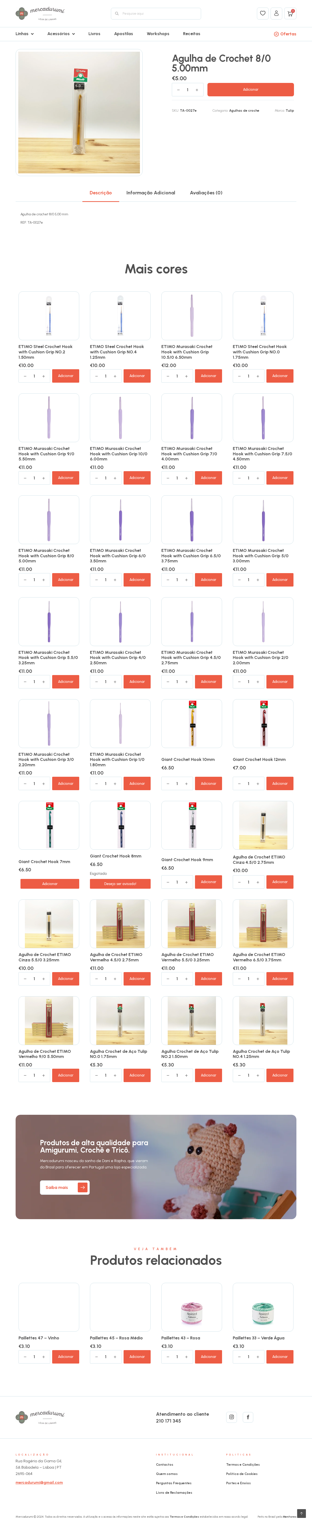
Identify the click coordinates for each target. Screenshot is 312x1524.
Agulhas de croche (244, 111)
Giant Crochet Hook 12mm (259, 759)
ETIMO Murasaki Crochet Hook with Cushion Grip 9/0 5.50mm (46, 454)
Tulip (290, 111)
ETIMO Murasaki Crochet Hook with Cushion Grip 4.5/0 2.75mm (191, 658)
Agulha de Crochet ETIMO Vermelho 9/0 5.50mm (45, 1054)
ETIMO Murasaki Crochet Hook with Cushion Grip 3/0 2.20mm (46, 759)
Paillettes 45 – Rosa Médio (116, 1338)
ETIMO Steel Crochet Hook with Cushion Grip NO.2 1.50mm (46, 352)
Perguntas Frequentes (174, 1483)
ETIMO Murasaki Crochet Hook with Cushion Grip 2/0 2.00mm (260, 658)
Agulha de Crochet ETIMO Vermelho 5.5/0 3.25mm (187, 957)
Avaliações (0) (206, 193)
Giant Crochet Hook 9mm (187, 859)
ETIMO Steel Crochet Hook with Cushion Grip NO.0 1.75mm (260, 352)
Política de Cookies (242, 1474)
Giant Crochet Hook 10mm (188, 759)
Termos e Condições (243, 1465)
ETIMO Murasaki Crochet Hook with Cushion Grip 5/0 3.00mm (261, 556)
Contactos (164, 1465)
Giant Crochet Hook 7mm (44, 861)
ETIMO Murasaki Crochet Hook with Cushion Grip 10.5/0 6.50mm (187, 352)
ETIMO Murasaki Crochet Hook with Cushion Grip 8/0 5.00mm (46, 556)
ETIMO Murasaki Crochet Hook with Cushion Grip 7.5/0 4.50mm (262, 454)
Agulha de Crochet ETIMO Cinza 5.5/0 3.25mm (45, 957)
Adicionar (250, 89)
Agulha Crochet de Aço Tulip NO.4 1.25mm (261, 1054)
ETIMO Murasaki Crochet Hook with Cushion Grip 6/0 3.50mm (118, 556)
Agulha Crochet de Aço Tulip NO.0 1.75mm (118, 1054)
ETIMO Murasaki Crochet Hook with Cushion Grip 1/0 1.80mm (117, 759)
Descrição (101, 193)
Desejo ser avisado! (120, 884)
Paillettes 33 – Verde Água (258, 1338)
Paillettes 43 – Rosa (180, 1338)
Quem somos (167, 1474)
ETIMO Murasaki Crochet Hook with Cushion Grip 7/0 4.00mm (189, 454)
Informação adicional (151, 193)
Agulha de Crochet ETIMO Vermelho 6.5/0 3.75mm (259, 957)
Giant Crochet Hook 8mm (115, 856)
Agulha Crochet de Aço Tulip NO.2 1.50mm (190, 1054)
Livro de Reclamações (174, 1493)
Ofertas (288, 34)
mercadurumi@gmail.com (39, 1482)
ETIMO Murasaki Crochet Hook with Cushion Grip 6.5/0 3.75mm (191, 556)
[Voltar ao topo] (301, 1513)
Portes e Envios (238, 1483)
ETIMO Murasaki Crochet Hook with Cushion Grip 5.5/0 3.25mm (48, 658)
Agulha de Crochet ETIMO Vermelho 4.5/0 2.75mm (116, 957)
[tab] (100, 192)
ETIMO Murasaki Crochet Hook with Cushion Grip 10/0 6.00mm (118, 454)
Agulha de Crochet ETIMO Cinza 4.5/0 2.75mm (259, 859)
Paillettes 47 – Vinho (39, 1338)
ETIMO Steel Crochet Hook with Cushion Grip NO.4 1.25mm (117, 352)
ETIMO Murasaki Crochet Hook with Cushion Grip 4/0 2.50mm (118, 658)
